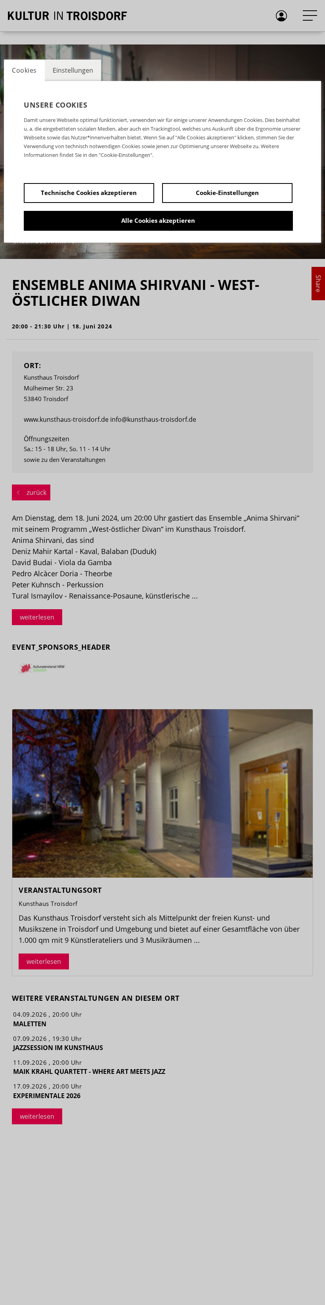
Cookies (24, 70)
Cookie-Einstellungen (227, 193)
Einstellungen (73, 70)
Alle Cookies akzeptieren (158, 220)
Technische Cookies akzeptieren (89, 193)
